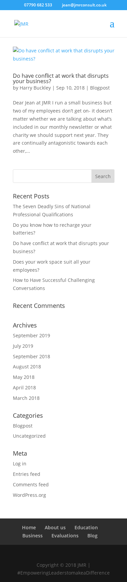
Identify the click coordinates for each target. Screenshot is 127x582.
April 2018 (24, 387)
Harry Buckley (35, 87)
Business (32, 535)
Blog (92, 535)
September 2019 (31, 335)
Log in (19, 463)
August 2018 (27, 366)
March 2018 (26, 398)
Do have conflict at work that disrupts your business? (61, 78)
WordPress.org (29, 495)
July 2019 (23, 346)
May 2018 (24, 377)
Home (29, 527)
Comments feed (31, 484)
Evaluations (65, 535)
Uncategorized (29, 436)
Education (86, 527)
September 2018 (31, 356)
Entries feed (26, 474)
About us (55, 527)
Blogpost (100, 87)
